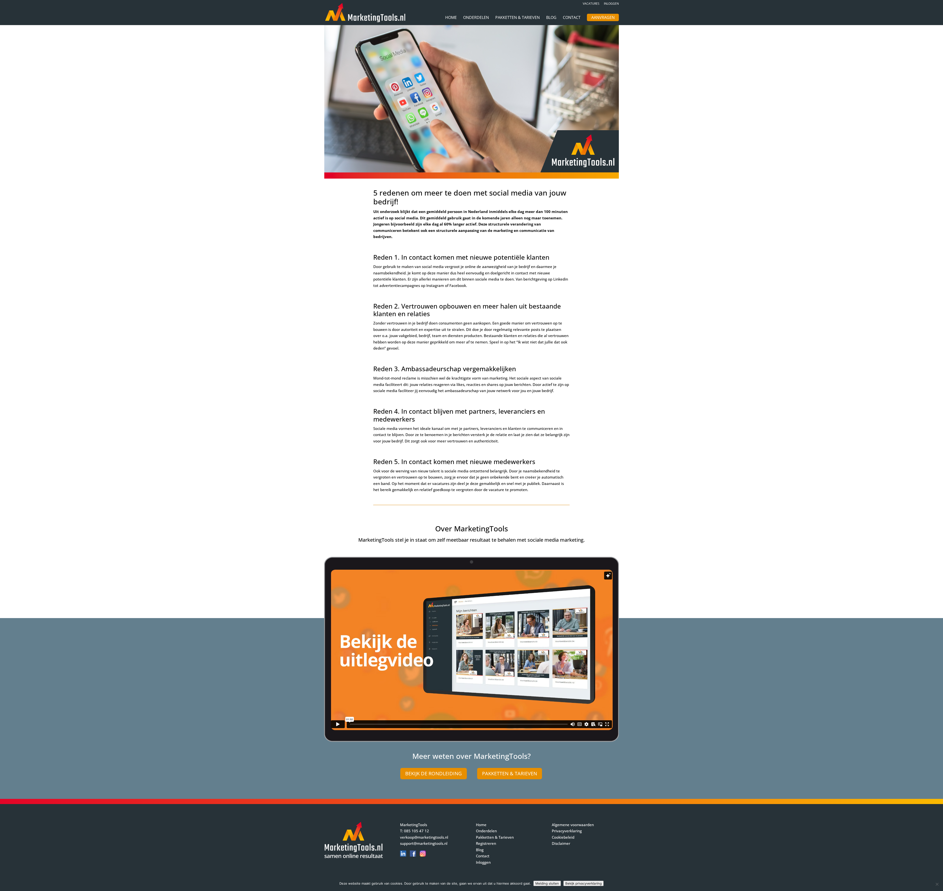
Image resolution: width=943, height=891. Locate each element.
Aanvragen (603, 18)
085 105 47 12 (416, 830)
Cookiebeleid (563, 837)
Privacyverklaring (567, 830)
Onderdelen (476, 18)
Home (451, 18)
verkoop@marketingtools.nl (424, 837)
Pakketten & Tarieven (517, 18)
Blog (551, 18)
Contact (572, 18)
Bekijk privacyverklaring (583, 883)
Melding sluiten (547, 883)
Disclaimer (561, 843)
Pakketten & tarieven (509, 773)
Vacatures (591, 4)
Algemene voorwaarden (573, 824)
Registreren (486, 843)
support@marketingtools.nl (423, 843)
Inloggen (611, 4)
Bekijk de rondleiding (433, 773)
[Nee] (936, 884)
